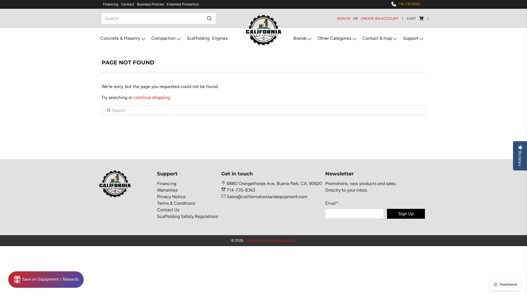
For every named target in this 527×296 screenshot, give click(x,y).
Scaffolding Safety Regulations (187, 216)
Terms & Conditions (176, 203)
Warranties (167, 190)
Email (331, 203)
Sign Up (406, 213)
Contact (127, 4)
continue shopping (151, 97)
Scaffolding (198, 38)
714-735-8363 (409, 4)
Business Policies (150, 4)
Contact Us (168, 209)
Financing (110, 4)
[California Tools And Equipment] (263, 30)
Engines (220, 38)
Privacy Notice (171, 196)
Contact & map (377, 38)
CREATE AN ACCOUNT (379, 18)
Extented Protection (183, 4)
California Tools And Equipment (269, 240)
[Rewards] (46, 279)
